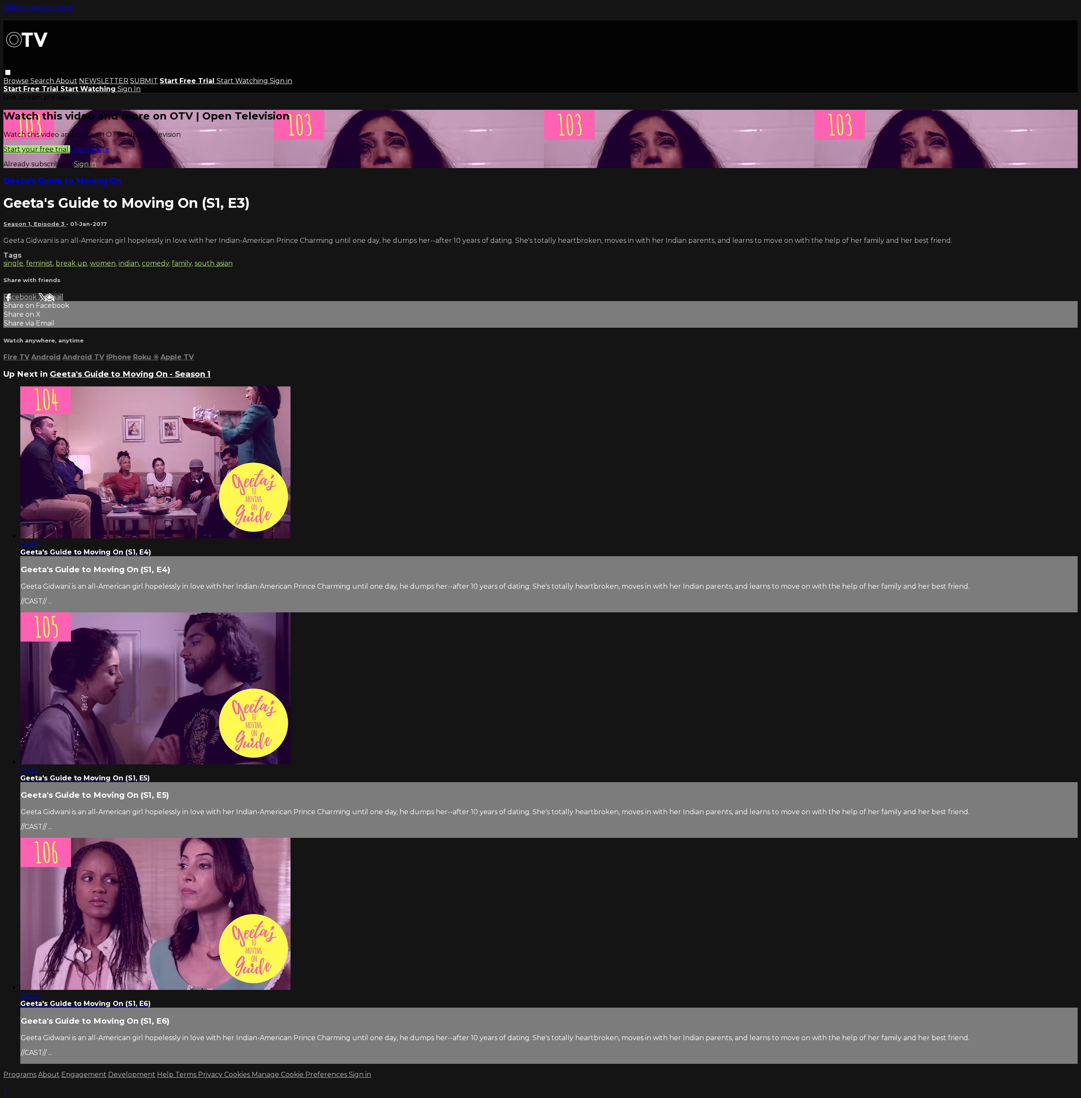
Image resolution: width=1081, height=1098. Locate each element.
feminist (39, 263)
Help (166, 1075)
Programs (19, 1075)
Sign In (129, 89)
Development (131, 1075)
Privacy (211, 1075)
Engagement (83, 1075)
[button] (8, 72)
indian (129, 263)
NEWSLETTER (103, 81)
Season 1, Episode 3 (34, 223)
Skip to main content (38, 7)
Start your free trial (36, 149)
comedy (155, 263)
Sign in (281, 81)
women (103, 263)
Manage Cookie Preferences (300, 1075)
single (13, 263)
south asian (214, 263)
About (66, 81)
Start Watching (243, 81)
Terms (186, 1075)
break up (71, 263)
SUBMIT (144, 81)
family (182, 263)
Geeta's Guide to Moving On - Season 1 (130, 374)
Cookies (238, 1075)
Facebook (20, 297)
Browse (16, 81)
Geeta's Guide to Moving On (62, 180)
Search (43, 81)
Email (54, 297)
